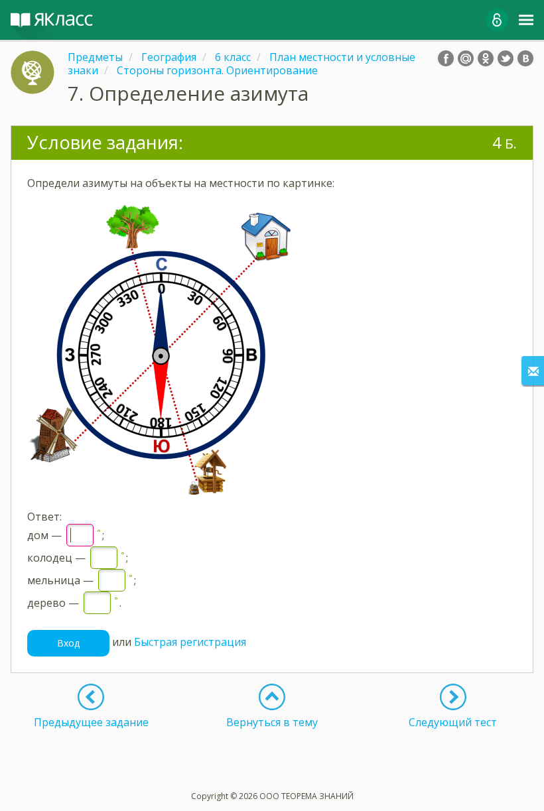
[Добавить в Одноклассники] (486, 58)
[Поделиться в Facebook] (446, 58)
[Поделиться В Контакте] (525, 58)
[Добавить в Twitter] (505, 58)
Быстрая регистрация (190, 642)
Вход (68, 643)
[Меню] (526, 20)
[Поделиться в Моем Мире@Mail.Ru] (466, 58)
